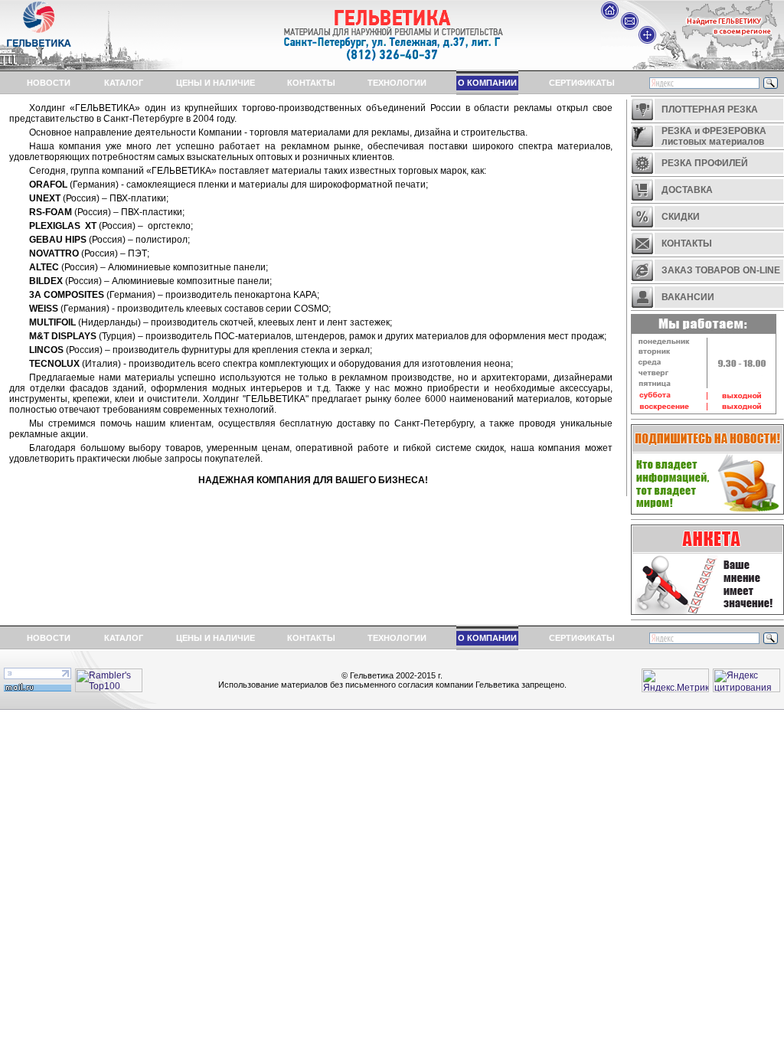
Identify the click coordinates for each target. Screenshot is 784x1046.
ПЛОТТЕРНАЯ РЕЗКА (710, 109)
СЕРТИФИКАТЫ (582, 82)
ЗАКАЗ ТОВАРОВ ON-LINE (721, 270)
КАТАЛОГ (123, 82)
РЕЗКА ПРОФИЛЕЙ (705, 163)
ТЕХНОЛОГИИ (397, 82)
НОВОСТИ (48, 82)
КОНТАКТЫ (311, 82)
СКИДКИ (681, 216)
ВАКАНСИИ (688, 297)
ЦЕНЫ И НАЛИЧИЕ (215, 82)
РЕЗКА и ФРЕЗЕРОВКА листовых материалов (710, 136)
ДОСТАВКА (687, 190)
